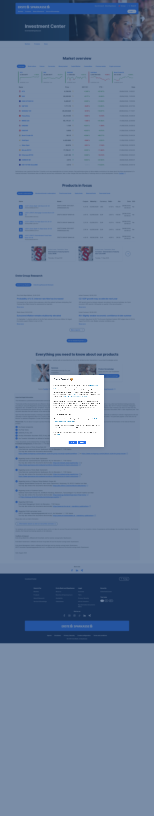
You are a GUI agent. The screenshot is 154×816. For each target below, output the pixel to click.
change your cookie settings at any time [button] (75, 396)
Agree (82, 442)
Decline (72, 442)
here (74, 394)
